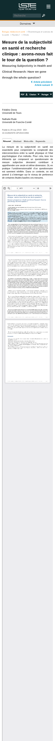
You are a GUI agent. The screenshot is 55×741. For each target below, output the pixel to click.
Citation (33, 94)
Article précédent (42, 82)
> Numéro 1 (14, 35)
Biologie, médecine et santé (13, 31)
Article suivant (43, 85)
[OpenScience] (27, 6)
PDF (23, 94)
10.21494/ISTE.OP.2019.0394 (15, 133)
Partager (45, 94)
